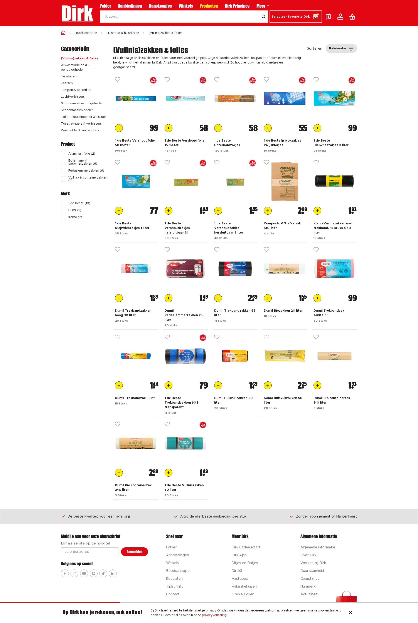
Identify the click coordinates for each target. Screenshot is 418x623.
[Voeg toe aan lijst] (117, 80)
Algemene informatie (317, 547)
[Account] (341, 16)
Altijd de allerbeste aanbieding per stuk (213, 516)
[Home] (63, 32)
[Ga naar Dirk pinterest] (94, 573)
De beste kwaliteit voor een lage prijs (99, 516)
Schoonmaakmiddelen (77, 110)
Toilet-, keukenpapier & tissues (83, 117)
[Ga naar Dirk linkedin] (113, 573)
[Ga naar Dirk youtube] (84, 573)
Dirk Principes (237, 5)
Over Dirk (308, 555)
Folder (105, 5)
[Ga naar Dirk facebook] (65, 573)
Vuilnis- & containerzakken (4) (87, 179)
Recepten (174, 578)
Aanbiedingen (130, 5)
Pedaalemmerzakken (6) (86, 170)
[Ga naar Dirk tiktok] (103, 573)
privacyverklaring (214, 615)
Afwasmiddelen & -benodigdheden (75, 67)
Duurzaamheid (312, 571)
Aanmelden (134, 552)
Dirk (77, 13)
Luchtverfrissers (73, 96)
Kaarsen (67, 83)
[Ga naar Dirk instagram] (74, 573)
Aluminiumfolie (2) (81, 153)
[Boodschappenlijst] (353, 16)
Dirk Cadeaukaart (246, 547)
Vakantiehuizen (244, 586)
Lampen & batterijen (76, 90)
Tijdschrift (174, 586)
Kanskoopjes (160, 5)
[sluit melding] (351, 613)
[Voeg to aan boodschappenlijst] (119, 128)
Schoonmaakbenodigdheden (82, 103)
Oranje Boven (243, 594)
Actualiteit (309, 594)
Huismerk (307, 586)
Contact (173, 594)
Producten (209, 5)
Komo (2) (75, 217)
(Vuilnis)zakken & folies (165, 33)
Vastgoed (240, 578)
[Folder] (329, 16)
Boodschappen (86, 33)
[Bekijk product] (135, 98)
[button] (296, 16)
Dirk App (239, 555)
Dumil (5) (74, 210)
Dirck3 (237, 571)
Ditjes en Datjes (245, 563)
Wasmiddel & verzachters (80, 130)
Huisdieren (68, 76)
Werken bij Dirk (313, 563)
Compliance (310, 578)
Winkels (186, 5)
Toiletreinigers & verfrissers (81, 123)
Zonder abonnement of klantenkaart (326, 516)
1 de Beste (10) (79, 203)
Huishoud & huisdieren (123, 33)
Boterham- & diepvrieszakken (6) (82, 162)
